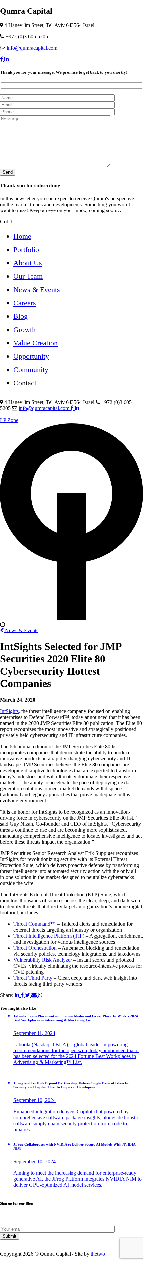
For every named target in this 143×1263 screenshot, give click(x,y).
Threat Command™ (34, 924)
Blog (20, 316)
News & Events (36, 289)
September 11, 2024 (34, 1033)
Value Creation (35, 343)
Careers (24, 303)
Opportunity (31, 356)
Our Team (28, 276)
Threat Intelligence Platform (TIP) (48, 936)
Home (22, 236)
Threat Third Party (33, 978)
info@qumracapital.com (32, 48)
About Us (27, 263)
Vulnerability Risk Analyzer (42, 960)
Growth (24, 329)
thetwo (98, 1254)
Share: (6, 995)
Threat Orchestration (35, 948)
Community (30, 369)
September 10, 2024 (34, 1100)
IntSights (9, 711)
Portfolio (26, 249)
